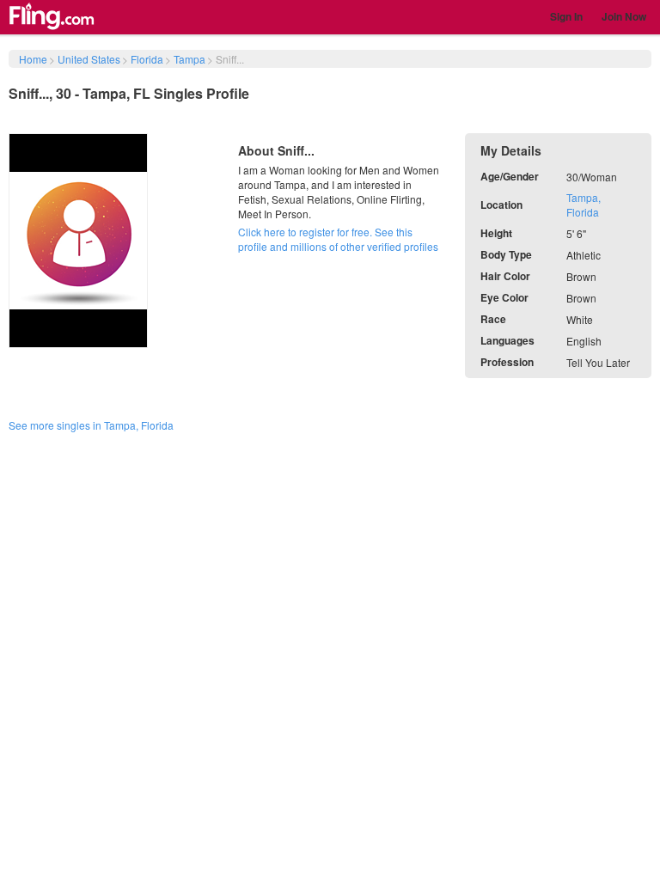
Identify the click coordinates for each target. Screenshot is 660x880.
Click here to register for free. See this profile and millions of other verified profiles (338, 239)
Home (33, 59)
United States (89, 59)
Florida (147, 59)
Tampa (189, 59)
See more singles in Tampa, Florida (91, 425)
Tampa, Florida (583, 204)
